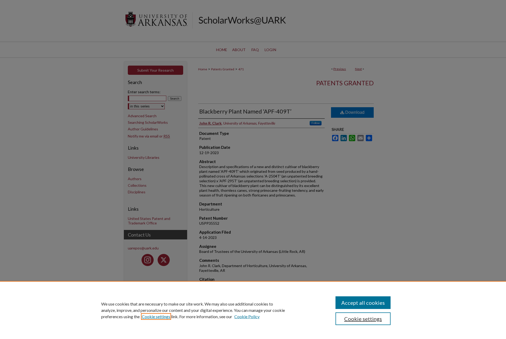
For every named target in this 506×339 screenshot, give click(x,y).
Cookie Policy (247, 316)
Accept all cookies (363, 302)
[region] (253, 310)
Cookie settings (156, 316)
